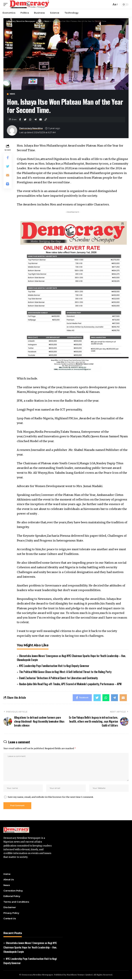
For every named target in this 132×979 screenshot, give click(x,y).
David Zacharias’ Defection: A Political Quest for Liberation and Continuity (58, 678)
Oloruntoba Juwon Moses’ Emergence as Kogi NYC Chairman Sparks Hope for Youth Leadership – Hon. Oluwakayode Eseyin (71, 658)
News (12, 94)
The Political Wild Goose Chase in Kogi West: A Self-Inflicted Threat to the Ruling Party (65, 672)
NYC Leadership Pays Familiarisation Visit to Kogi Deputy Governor (54, 666)
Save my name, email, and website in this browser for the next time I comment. (51, 797)
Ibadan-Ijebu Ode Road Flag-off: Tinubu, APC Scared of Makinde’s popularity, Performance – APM (70, 684)
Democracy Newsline (31, 128)
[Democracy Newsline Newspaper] (29, 4)
